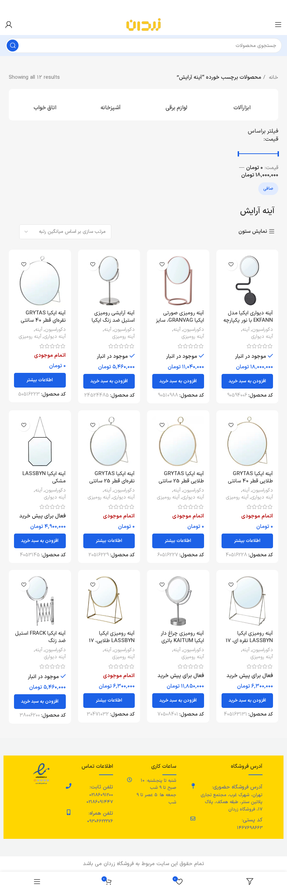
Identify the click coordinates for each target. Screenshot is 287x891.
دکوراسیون (262, 329)
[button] (247, 381)
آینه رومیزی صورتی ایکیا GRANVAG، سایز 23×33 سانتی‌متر (180, 320)
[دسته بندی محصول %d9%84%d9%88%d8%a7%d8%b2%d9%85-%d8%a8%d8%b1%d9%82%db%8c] (176, 104)
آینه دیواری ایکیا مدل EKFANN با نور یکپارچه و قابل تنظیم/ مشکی (248, 320)
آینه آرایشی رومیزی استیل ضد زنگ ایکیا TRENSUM (113, 320)
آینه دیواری (262, 336)
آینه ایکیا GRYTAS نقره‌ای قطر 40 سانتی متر (43, 320)
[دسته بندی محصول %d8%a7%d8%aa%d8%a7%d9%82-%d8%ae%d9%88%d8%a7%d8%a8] (45, 104)
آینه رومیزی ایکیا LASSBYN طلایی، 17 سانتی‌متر (112, 640)
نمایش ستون (252, 232)
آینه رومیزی (192, 336)
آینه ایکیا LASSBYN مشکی (44, 477)
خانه (272, 78)
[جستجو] (13, 45)
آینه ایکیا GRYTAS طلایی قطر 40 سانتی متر (250, 481)
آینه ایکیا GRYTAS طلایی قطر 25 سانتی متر (181, 481)
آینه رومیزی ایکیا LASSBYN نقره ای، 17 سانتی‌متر (249, 640)
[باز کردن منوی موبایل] (278, 25)
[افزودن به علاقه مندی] (231, 264)
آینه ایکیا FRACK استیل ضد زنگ (40, 637)
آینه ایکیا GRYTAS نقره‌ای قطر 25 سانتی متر (112, 481)
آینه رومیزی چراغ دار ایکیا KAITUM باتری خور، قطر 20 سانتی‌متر (180, 640)
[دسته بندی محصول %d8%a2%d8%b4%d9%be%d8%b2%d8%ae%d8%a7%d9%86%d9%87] (111, 104)
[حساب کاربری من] (9, 25)
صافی (268, 189)
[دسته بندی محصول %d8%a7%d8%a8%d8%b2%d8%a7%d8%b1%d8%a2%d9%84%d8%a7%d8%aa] (242, 104)
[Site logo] (143, 24)
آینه (246, 329)
